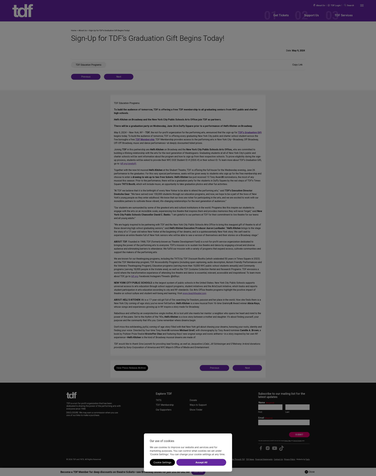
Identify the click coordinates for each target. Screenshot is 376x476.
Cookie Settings (162, 462)
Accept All (201, 462)
